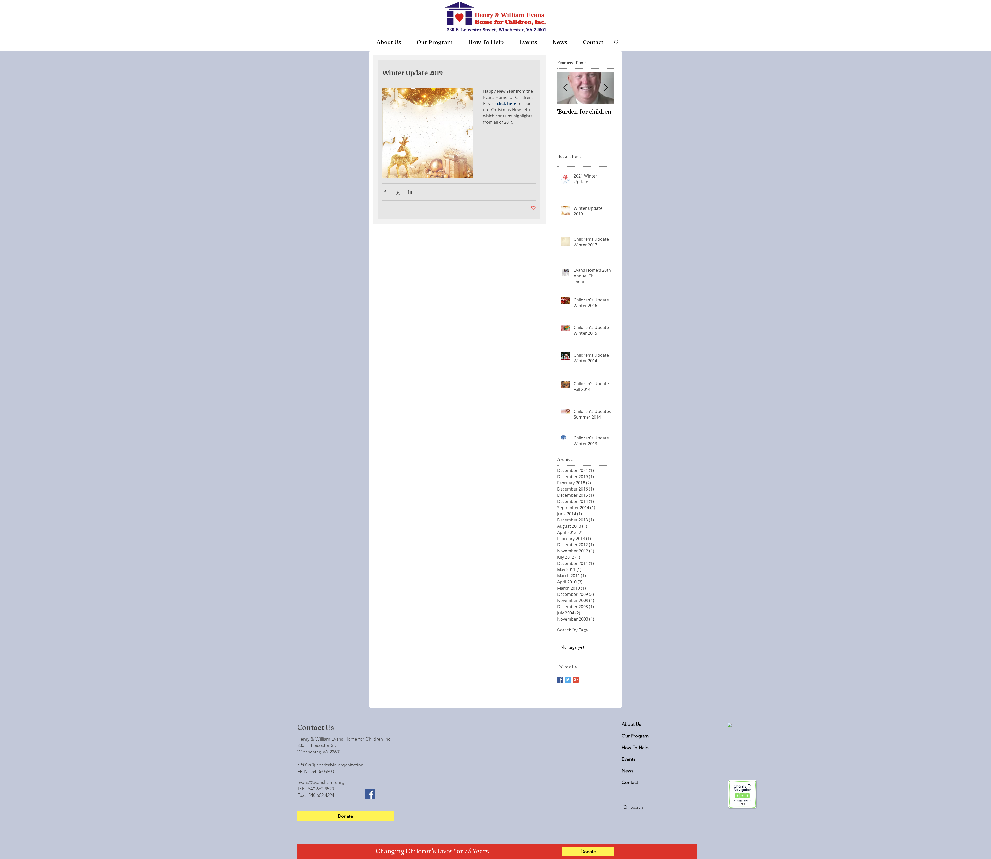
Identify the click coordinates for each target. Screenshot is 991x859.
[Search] (616, 42)
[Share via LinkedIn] (410, 192)
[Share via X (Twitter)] (397, 192)
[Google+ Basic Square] (576, 680)
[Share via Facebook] (384, 192)
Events (628, 759)
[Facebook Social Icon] (370, 794)
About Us (631, 724)
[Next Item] (605, 88)
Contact (630, 782)
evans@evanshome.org (321, 782)
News (627, 771)
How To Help (634, 747)
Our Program (634, 736)
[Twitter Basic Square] (568, 680)
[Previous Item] (565, 88)
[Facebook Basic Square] (560, 680)
